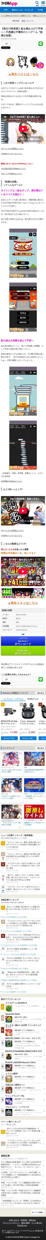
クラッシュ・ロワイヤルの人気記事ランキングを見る (19, 954)
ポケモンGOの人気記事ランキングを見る (15, 968)
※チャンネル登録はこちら (12, 148)
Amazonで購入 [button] (9, 738)
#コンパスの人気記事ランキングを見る (14, 917)
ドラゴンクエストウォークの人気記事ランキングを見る (19, 945)
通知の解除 (25, 1222)
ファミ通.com (36, 1222)
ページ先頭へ (39, 1212)
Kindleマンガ (32, 699)
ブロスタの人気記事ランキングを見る (14, 992)
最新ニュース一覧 (39, 15)
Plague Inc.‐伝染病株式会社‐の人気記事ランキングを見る (19, 980)
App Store (23, 641)
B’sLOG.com (22, 1225)
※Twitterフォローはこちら (11, 153)
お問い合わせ (14, 1220)
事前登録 (15, 20)
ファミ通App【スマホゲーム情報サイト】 (16, 15)
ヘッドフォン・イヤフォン (13, 699)
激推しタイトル (28, 20)
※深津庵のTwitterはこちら (11, 481)
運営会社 (32, 1220)
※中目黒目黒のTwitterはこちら (13, 168)
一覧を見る (40, 693)
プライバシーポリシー (11, 1222)
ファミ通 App (9, 3)
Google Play (23, 651)
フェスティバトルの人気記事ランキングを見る (17, 931)
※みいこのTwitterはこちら (11, 173)
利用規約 (24, 1220)
